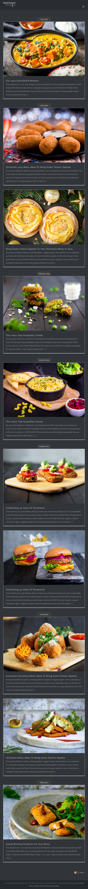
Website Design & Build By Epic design (46, 886)
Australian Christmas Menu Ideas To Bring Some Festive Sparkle (41, 676)
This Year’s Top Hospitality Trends (24, 335)
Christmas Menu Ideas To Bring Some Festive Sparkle (35, 758)
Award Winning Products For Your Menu (28, 844)
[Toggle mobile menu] (84, 6)
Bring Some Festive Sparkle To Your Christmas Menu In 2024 (39, 249)
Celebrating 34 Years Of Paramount (25, 508)
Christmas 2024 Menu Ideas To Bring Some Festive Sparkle (38, 167)
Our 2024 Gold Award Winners (22, 81)
